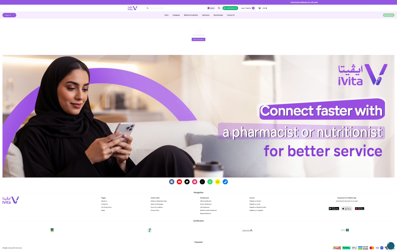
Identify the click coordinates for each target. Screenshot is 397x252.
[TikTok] (202, 181)
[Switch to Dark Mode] (219, 8)
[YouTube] (179, 181)
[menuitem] (166, 15)
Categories (176, 15)
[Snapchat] (217, 181)
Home (167, 15)
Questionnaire (218, 15)
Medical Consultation (191, 15)
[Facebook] (171, 181)
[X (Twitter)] (187, 181)
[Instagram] (194, 181)
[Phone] (225, 181)
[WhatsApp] (210, 181)
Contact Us (231, 15)
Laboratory (205, 15)
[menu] (200, 15)
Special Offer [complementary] (388, 15)
